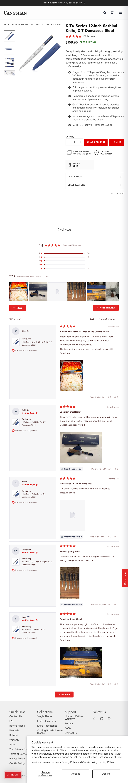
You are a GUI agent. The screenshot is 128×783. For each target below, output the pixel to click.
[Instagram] (101, 718)
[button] (80, 36)
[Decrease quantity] (69, 142)
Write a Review (109, 308)
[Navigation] (120, 12)
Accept (75, 773)
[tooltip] (71, 469)
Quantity (70, 137)
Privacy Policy (106, 761)
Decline (106, 773)
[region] (64, 291)
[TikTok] (109, 718)
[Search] (104, 12)
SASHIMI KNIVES (20, 24)
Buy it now (119, 142)
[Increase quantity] (80, 142)
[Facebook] (94, 718)
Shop (7, 24)
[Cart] (112, 12)
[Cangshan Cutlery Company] (15, 13)
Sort (92, 319)
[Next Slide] (116, 291)
